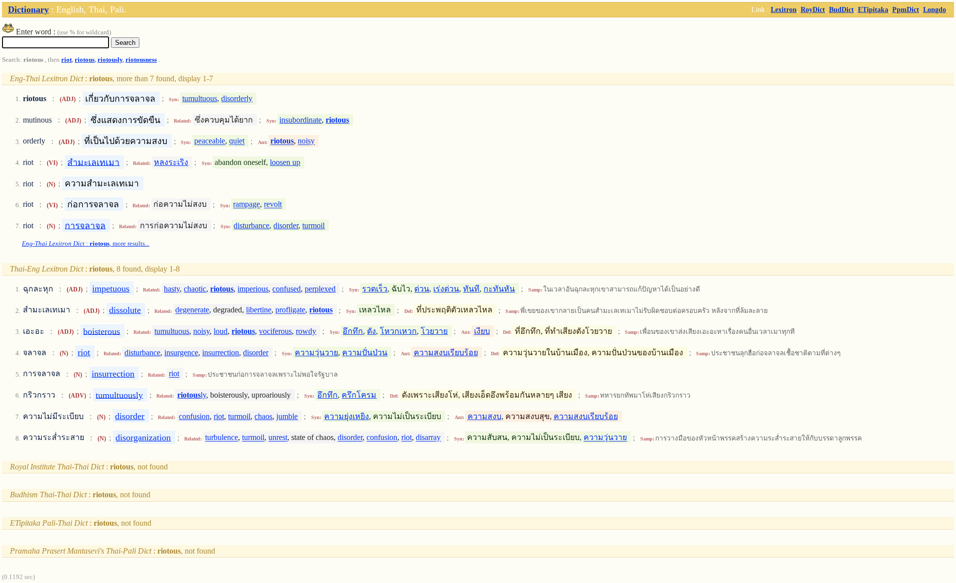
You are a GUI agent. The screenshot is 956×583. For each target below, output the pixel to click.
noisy (306, 141)
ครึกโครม (359, 395)
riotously (110, 59)
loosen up (285, 162)
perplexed (320, 289)
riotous (85, 59)
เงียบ (482, 331)
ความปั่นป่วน (364, 352)
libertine (258, 310)
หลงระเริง (171, 162)
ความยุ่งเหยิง (346, 416)
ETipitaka (873, 9)
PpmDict (905, 9)
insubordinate (300, 120)
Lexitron (784, 9)
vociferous (275, 331)
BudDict (841, 9)
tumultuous (199, 98)
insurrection (220, 352)
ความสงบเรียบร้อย (446, 352)
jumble (287, 416)
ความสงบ (484, 416)
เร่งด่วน (446, 289)
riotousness (141, 59)
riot (66, 59)
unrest (277, 438)
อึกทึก (353, 331)
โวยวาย (434, 331)
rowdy (306, 331)
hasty (172, 289)
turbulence (221, 438)
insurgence (181, 352)
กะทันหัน (499, 289)
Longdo (934, 9)
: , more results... (85, 243)
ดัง (371, 331)
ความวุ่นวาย (316, 352)
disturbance (251, 225)
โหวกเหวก (398, 331)
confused (286, 289)
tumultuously (119, 395)
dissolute (125, 310)
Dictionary (28, 9)
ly (191, 395)
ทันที (471, 289)
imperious (253, 289)
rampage (246, 204)
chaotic (195, 289)
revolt (273, 204)
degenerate (192, 310)
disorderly (236, 98)
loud (221, 331)
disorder (285, 225)
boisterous (101, 331)
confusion (194, 416)
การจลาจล (85, 225)
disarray (428, 438)
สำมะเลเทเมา (93, 162)
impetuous (110, 288)
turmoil (313, 225)
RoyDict (813, 9)
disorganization (143, 437)
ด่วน (421, 289)
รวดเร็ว (374, 289)
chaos (263, 416)
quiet (236, 141)
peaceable (209, 141)
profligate (290, 310)
